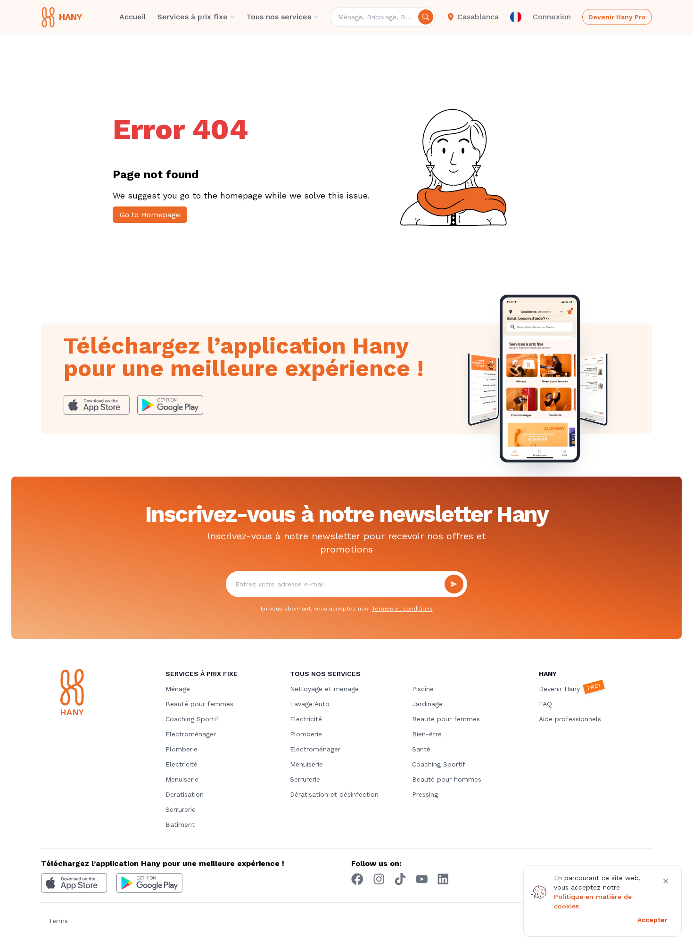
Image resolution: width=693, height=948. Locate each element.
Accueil (132, 16)
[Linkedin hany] (443, 879)
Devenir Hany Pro (617, 17)
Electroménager (190, 734)
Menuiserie (181, 779)
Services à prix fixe (192, 16)
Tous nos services (279, 16)
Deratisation (184, 794)
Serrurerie (180, 809)
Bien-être (427, 734)
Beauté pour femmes (199, 704)
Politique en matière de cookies (593, 901)
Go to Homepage (150, 214)
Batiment (180, 824)
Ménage (177, 688)
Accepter (652, 919)
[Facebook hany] (357, 879)
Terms (58, 920)
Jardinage (427, 704)
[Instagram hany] (379, 879)
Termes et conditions (402, 608)
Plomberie (181, 749)
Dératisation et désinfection (334, 794)
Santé (421, 749)
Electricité (181, 764)
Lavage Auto (310, 704)
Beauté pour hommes (446, 779)
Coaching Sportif (192, 719)
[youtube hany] (422, 879)
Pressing (425, 794)
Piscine (423, 688)
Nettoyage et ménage (324, 688)
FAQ (545, 704)
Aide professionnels (570, 719)
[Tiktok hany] (400, 879)
